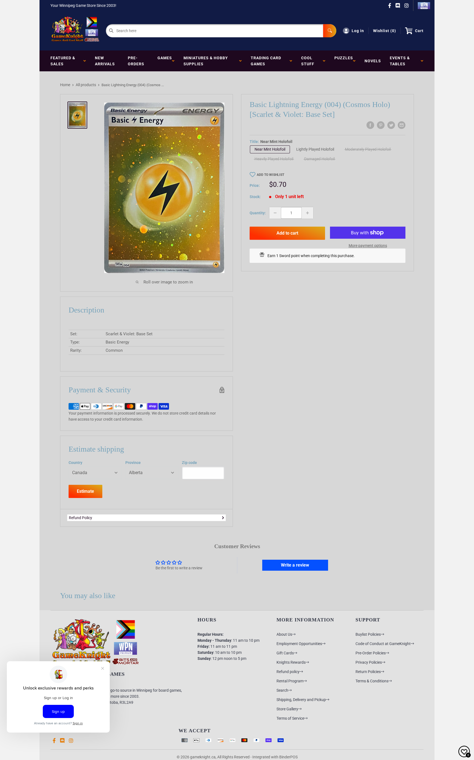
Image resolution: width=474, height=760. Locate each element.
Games (164, 61)
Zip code (189, 463)
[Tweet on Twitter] (391, 125)
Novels (373, 61)
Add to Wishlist (270, 175)
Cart (419, 31)
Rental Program (289, 681)
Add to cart (287, 233)
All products (86, 85)
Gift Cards (285, 653)
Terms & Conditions (372, 681)
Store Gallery (287, 709)
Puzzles (343, 61)
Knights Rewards (291, 662)
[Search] (329, 30)
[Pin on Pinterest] (381, 125)
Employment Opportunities (299, 643)
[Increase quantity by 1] (307, 213)
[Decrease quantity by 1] (275, 213)
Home (65, 85)
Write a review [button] (295, 565)
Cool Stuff (309, 61)
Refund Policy (80, 518)
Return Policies (368, 671)
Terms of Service (290, 718)
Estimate (85, 491)
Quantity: (258, 213)
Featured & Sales (62, 61)
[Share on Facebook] (370, 125)
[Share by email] (401, 125)
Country (75, 463)
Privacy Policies (369, 662)
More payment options (368, 245)
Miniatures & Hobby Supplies (206, 61)
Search (282, 690)
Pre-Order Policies (371, 653)
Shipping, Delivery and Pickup (301, 699)
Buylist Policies (368, 634)
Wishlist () (384, 31)
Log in (358, 31)
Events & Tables (400, 61)
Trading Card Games (266, 61)
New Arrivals (105, 61)
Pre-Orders (136, 61)
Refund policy (288, 671)
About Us (284, 634)
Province (133, 463)
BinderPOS (288, 757)
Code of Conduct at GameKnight (383, 643)
